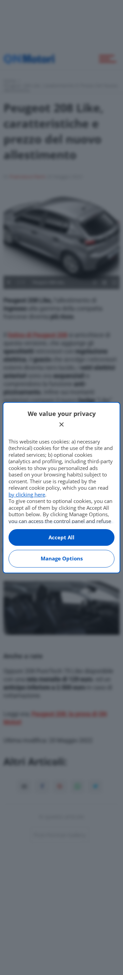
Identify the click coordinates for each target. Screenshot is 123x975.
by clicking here (27, 494)
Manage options (62, 558)
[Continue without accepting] (61, 424)
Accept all (61, 537)
